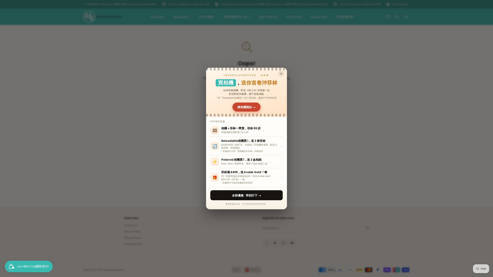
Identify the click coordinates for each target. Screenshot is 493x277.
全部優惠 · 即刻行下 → (246, 195)
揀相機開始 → (246, 107)
